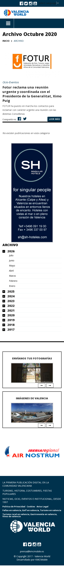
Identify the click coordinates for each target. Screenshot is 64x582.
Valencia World (42, 556)
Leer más (54, 119)
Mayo (12, 265)
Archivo (10, 245)
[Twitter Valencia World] (26, 3)
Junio (11, 260)
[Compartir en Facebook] (19, 118)
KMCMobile (41, 559)
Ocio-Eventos (10, 82)
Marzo (12, 276)
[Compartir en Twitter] (24, 118)
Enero (12, 286)
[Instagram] (30, 3)
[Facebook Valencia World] (21, 3)
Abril (11, 271)
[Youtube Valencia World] (35, 3)
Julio (11, 255)
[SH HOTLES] (32, 192)
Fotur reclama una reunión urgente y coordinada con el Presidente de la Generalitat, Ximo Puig (32, 94)
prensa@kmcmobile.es (32, 551)
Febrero (13, 281)
